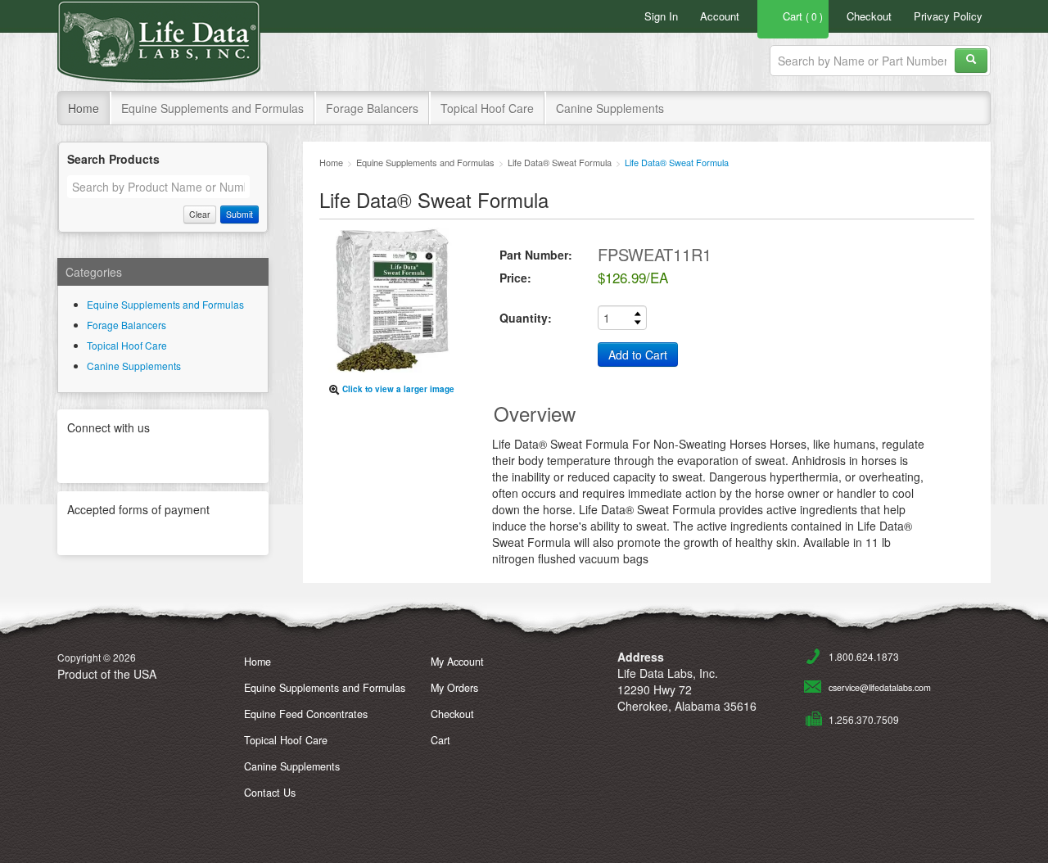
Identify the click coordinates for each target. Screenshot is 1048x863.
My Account (457, 661)
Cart (440, 740)
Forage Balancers (372, 108)
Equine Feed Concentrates (306, 714)
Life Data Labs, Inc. (158, 41)
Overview (535, 413)
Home (83, 108)
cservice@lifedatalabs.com (880, 687)
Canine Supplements (610, 108)
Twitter (120, 457)
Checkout (869, 16)
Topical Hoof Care (487, 108)
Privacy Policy (948, 16)
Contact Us (270, 792)
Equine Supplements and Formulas (212, 108)
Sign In (661, 16)
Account (719, 16)
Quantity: (525, 318)
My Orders (454, 687)
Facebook (163, 457)
